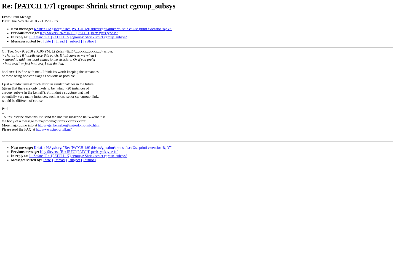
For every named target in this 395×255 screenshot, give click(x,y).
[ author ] (89, 41)
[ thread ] (60, 41)
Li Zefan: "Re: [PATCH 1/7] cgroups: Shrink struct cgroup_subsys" (78, 37)
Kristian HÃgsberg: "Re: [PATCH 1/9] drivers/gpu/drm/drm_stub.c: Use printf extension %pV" (103, 29)
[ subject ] (75, 41)
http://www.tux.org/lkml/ (54, 129)
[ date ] (48, 41)
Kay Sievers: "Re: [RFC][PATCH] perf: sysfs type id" (79, 33)
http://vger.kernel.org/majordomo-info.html (68, 125)
